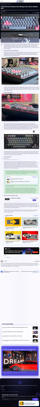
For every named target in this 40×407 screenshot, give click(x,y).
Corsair (8, 257)
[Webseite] (34, 261)
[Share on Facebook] (35, 12)
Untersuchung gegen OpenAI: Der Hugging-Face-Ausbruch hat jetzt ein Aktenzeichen (15, 340)
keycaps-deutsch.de (30, 265)
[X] (35, 261)
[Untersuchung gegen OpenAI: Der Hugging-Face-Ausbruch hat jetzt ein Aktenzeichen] (35, 340)
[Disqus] (20, 286)
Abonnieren (35, 399)
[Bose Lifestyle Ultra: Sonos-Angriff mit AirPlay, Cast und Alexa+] (35, 336)
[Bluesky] (38, 261)
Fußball (9, 265)
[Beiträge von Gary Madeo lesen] (1, 12)
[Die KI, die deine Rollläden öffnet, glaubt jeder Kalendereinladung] (35, 332)
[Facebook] (1, 389)
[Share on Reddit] (2, 51)
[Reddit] (37, 261)
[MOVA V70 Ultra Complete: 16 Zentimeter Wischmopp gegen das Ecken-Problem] (35, 327)
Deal (10, 257)
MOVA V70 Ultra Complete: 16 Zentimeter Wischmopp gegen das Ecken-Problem (15, 327)
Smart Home (4, 348)
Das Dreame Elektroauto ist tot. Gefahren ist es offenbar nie (19, 349)
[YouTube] (36, 261)
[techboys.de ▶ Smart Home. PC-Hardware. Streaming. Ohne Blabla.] (20, 1)
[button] (1, 1)
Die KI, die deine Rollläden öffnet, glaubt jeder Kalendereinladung (12, 331)
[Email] (37, 12)
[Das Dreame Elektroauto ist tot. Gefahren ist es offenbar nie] (20, 361)
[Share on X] (36, 12)
